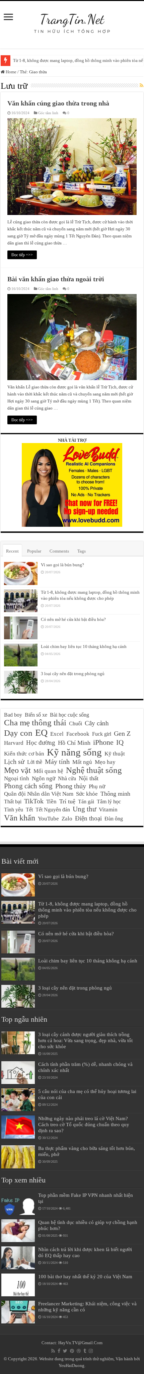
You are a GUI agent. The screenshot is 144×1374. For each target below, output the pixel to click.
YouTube (48, 818)
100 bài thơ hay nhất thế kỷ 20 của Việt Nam (85, 1276)
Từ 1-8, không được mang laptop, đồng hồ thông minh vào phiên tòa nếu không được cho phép (87, 910)
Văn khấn (19, 817)
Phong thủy (70, 786)
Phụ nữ (97, 786)
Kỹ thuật (114, 753)
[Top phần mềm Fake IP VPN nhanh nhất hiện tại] (18, 1203)
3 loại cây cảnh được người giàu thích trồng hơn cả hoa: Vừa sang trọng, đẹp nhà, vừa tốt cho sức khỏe (85, 1040)
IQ (120, 742)
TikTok (34, 801)
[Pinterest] (72, 1351)
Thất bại (12, 801)
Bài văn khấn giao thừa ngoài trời (55, 279)
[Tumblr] (85, 1351)
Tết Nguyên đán (52, 809)
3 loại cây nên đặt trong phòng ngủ (72, 673)
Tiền (51, 801)
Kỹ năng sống (74, 752)
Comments (59, 551)
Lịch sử (14, 761)
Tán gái (86, 801)
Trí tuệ (67, 801)
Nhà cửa (67, 778)
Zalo (67, 818)
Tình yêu (13, 809)
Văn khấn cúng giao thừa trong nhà (58, 103)
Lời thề (34, 762)
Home (10, 71)
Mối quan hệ (48, 771)
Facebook (77, 734)
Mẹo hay (105, 762)
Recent (12, 551)
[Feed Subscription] (141, 85)
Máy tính (57, 761)
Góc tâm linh (48, 113)
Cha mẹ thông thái (35, 722)
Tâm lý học (109, 801)
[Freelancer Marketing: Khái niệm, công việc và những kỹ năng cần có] (18, 1312)
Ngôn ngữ (43, 778)
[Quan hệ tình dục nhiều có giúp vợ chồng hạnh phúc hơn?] (18, 1230)
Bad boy (13, 715)
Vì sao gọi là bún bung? (62, 564)
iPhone (103, 742)
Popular (34, 551)
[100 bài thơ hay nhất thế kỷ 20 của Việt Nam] (18, 1285)
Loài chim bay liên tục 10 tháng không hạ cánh (84, 646)
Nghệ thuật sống (94, 770)
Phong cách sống (28, 786)
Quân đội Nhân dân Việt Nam (38, 794)
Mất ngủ (82, 762)
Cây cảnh (97, 723)
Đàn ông (113, 818)
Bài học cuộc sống (69, 715)
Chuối (75, 723)
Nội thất (88, 778)
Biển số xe (36, 715)
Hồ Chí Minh (74, 742)
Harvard (13, 743)
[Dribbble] (78, 1351)
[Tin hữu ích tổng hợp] (72, 20)
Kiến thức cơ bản (24, 753)
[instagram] (90, 1351)
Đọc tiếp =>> (22, 254)
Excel (57, 734)
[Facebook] (59, 1351)
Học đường (40, 742)
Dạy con (18, 732)
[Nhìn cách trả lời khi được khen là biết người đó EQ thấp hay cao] (18, 1257)
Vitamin (108, 809)
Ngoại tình (16, 778)
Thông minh (115, 793)
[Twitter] (65, 1351)
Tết (29, 809)
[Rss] (53, 1351)
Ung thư (84, 809)
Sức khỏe (87, 794)
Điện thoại (88, 818)
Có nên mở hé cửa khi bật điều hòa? (73, 619)
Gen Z (122, 733)
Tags (81, 551)
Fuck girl (101, 734)
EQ (41, 732)
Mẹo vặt (17, 770)
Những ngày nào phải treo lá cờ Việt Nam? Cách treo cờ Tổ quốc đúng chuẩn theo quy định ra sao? (83, 1124)
